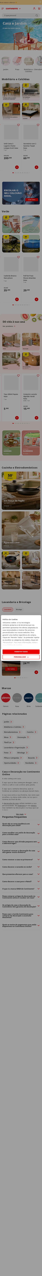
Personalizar (20, 657)
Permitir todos (21, 652)
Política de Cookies (14, 645)
